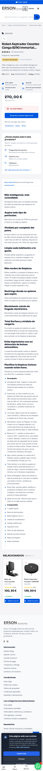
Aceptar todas (21, 754)
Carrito (31, 8)
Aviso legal (8, 681)
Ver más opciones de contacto (17, 170)
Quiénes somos (9, 654)
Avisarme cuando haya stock (21, 115)
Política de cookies (11, 685)
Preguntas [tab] (29, 182)
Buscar (26, 769)
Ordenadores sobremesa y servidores (18, 712)
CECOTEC (9, 33)
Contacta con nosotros (12, 671)
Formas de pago (10, 661)
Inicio (3, 25)
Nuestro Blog (9, 651)
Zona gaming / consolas (13, 715)
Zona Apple (8, 705)
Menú (15, 769)
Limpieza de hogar (35, 25)
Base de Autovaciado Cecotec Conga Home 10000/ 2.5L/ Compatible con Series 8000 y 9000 (12, 580)
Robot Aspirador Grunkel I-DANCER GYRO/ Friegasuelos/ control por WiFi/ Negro (31, 580)
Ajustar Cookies (21, 764)
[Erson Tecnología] (11, 8)
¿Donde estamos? (10, 658)
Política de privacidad (11, 688)
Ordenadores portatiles (12, 708)
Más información (23, 747)
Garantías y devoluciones (13, 695)
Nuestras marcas (10, 668)
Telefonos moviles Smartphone (15, 718)
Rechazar (21, 759)
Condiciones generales (12, 692)
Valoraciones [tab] (19, 182)
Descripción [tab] (9, 182)
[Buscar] (37, 17)
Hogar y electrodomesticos (17, 25)
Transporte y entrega (11, 665)
